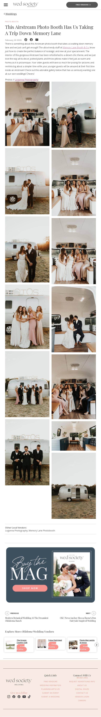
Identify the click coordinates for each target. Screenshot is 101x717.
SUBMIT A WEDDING (50, 696)
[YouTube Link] (24, 697)
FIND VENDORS (82, 5)
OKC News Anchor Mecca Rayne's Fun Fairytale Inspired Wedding (78, 619)
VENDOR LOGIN (82, 696)
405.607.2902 (82, 677)
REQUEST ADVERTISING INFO (82, 681)
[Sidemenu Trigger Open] (5, 4)
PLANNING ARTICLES (50, 689)
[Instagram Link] (8, 697)
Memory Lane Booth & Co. (76, 47)
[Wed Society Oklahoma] (25, 4)
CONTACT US (82, 693)
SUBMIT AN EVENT (50, 693)
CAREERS (82, 700)
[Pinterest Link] (19, 697)
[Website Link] (19, 685)
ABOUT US (82, 685)
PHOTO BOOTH (11, 21)
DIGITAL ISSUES (82, 689)
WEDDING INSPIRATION (50, 685)
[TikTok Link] (29, 697)
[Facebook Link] (13, 697)
